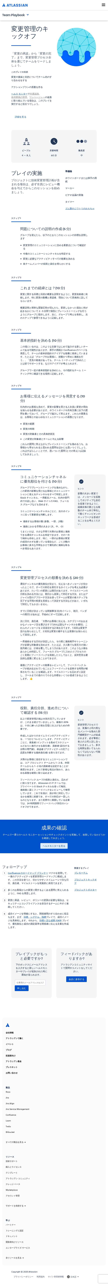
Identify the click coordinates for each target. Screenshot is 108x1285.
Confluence (11, 1115)
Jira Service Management (17, 1109)
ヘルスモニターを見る (54, 845)
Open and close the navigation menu (28, 14)
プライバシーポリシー (23, 1277)
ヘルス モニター (19, 93)
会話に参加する (76, 979)
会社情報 (10, 1033)
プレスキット (12, 1067)
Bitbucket (10, 1132)
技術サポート (12, 1161)
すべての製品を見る (14, 1142)
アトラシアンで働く (14, 1038)
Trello (8, 1126)
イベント (10, 1044)
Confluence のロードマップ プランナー (28, 872)
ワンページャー (37, 97)
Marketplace (12, 1190)
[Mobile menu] (103, 5)
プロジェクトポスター (85, 889)
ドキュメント (12, 1236)
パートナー (11, 1225)
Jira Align (10, 1103)
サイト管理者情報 (56, 1277)
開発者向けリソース (14, 1242)
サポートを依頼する (14, 1206)
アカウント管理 (13, 1196)
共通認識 (34, 93)
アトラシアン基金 (14, 1061)
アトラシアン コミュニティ (18, 1178)
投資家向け (11, 1056)
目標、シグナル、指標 (35, 916)
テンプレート (12, 1173)
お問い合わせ (12, 1073)
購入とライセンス (14, 1167)
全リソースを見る (14, 1258)
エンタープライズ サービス (18, 1248)
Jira (7, 1098)
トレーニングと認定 (14, 1230)
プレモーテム (81, 872)
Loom (8, 1121)
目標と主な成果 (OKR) (50, 920)
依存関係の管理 (19, 97)
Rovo (8, 1092)
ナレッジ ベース (13, 1184)
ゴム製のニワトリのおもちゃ (79, 208)
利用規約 (41, 1277)
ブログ (9, 1050)
